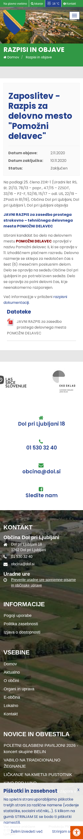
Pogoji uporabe (18, 615)
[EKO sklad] (21, 381)
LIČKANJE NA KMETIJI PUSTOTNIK (38, 774)
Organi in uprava (19, 689)
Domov (12, 57)
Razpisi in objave (39, 57)
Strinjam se (62, 831)
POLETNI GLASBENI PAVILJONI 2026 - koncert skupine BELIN (41, 748)
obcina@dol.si (41, 472)
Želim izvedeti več (27, 831)
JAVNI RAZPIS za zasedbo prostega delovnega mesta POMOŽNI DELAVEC (36, 327)
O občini (11, 680)
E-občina (12, 697)
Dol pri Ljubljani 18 (41, 424)
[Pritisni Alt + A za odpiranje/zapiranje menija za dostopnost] (76, 832)
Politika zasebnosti (21, 624)
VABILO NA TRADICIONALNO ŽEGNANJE (32, 763)
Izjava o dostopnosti (22, 632)
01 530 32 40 (41, 448)
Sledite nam (42, 496)
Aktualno (12, 672)
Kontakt (11, 714)
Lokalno (11, 705)
